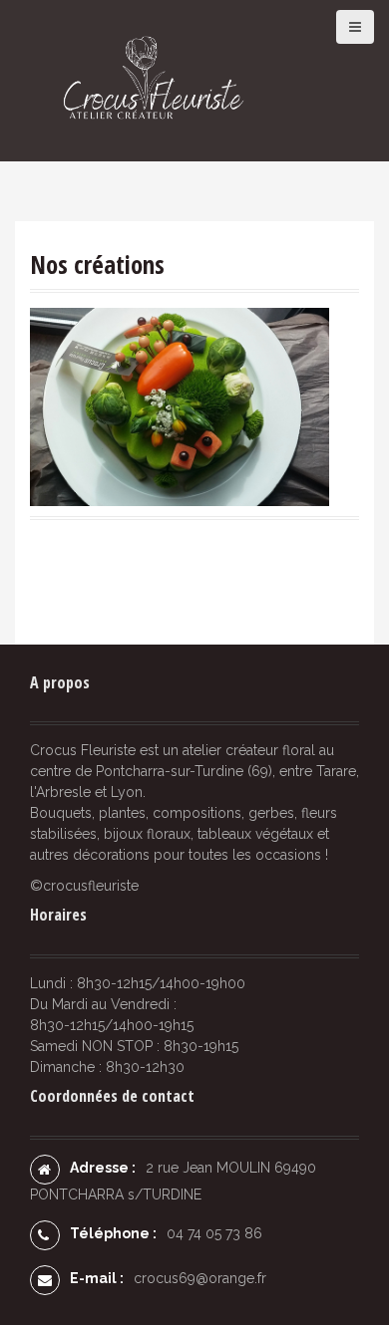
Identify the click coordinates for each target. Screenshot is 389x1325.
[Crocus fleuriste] (147, 80)
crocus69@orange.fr (200, 1278)
